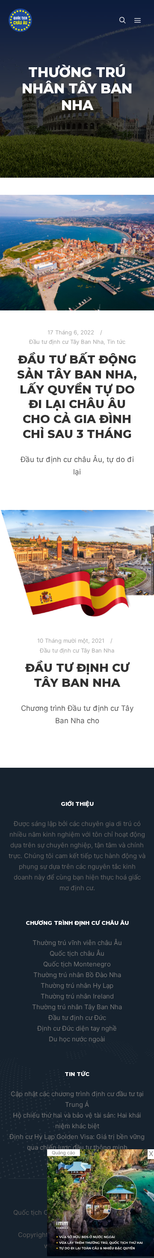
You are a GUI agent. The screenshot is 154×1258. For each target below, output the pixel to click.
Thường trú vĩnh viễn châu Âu (77, 943)
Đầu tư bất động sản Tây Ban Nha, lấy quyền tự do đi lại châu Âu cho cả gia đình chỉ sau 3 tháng (77, 396)
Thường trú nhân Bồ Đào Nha (77, 975)
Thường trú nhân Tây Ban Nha (77, 1007)
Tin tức (116, 341)
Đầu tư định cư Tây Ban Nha (66, 341)
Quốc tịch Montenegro (77, 964)
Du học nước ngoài (77, 1039)
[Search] (122, 20)
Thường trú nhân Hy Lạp (77, 985)
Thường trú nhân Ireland (77, 996)
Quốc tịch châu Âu (77, 953)
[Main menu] (137, 20)
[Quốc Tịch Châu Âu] (20, 20)
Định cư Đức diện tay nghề (77, 1028)
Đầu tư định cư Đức (77, 1018)
